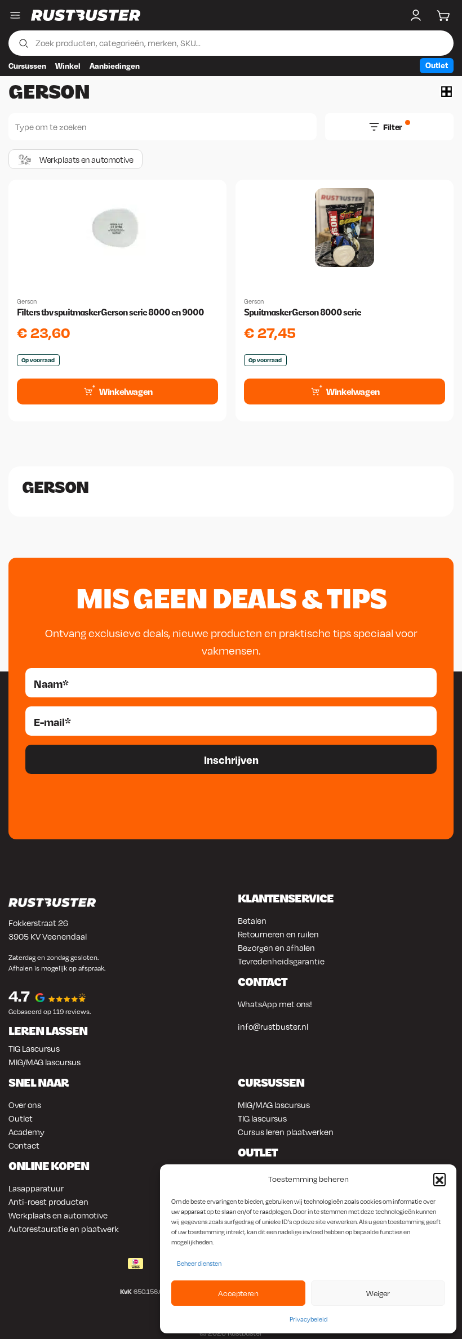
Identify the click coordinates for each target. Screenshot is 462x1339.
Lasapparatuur (36, 1188)
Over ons (24, 1105)
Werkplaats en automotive (58, 1215)
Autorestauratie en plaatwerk (63, 1229)
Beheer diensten (199, 1263)
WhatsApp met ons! (275, 1004)
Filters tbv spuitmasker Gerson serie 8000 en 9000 (110, 312)
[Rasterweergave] (446, 91)
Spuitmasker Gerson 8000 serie (302, 312)
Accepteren (238, 1293)
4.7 (19, 996)
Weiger (378, 1293)
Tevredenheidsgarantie (281, 961)
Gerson (27, 301)
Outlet (436, 65)
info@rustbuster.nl (273, 1026)
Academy (26, 1132)
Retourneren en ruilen (278, 934)
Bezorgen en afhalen (276, 947)
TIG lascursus (262, 1118)
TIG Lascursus (34, 1048)
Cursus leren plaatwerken (286, 1132)
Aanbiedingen (115, 65)
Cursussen (27, 65)
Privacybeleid (308, 1319)
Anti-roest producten (48, 1201)
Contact (23, 1145)
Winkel (68, 65)
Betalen (252, 920)
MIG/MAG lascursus (44, 1062)
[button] (439, 1179)
